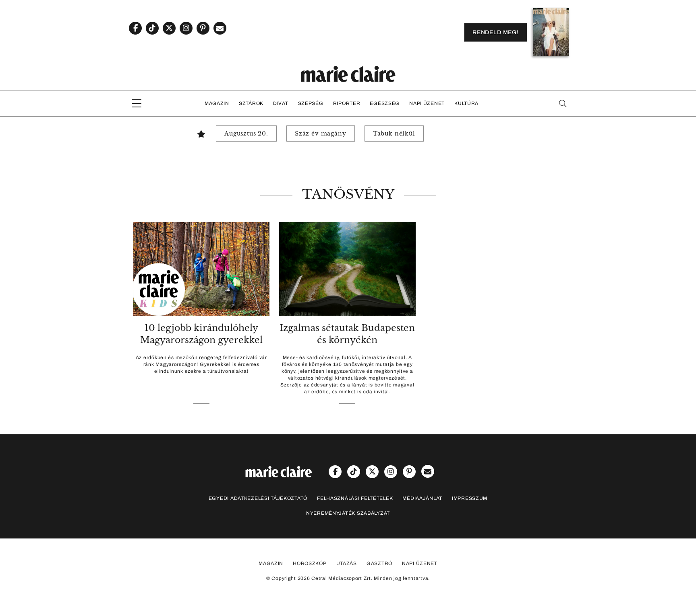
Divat (280, 103)
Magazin (217, 103)
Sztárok (251, 103)
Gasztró (379, 563)
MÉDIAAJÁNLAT (422, 498)
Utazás (346, 563)
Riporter (346, 103)
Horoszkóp (309, 563)
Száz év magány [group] (320, 133)
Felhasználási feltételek (355, 498)
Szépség (310, 103)
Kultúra (466, 103)
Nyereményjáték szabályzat (348, 513)
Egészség (385, 103)
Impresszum (469, 498)
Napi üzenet (427, 103)
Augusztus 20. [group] (246, 133)
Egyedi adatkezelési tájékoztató (258, 498)
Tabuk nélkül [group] (394, 133)
